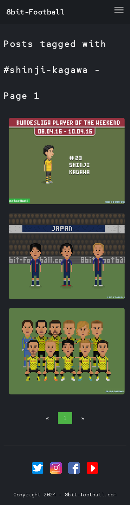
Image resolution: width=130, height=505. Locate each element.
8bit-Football (35, 12)
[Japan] (67, 297)
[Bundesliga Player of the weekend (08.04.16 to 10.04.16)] (67, 202)
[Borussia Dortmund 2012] (67, 392)
